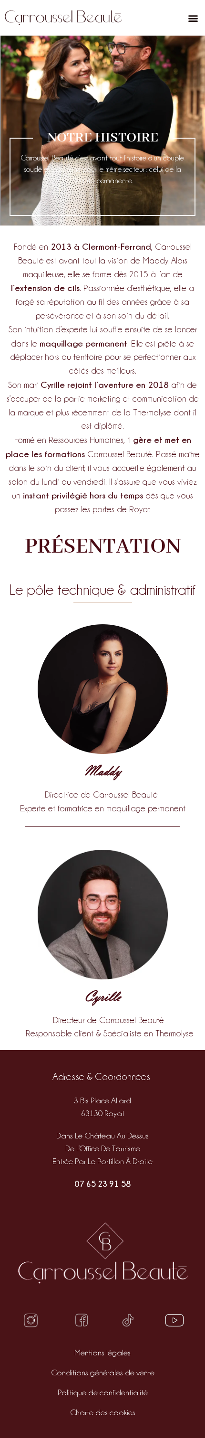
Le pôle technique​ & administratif (102, 589)
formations (64, 454)
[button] (192, 18)
